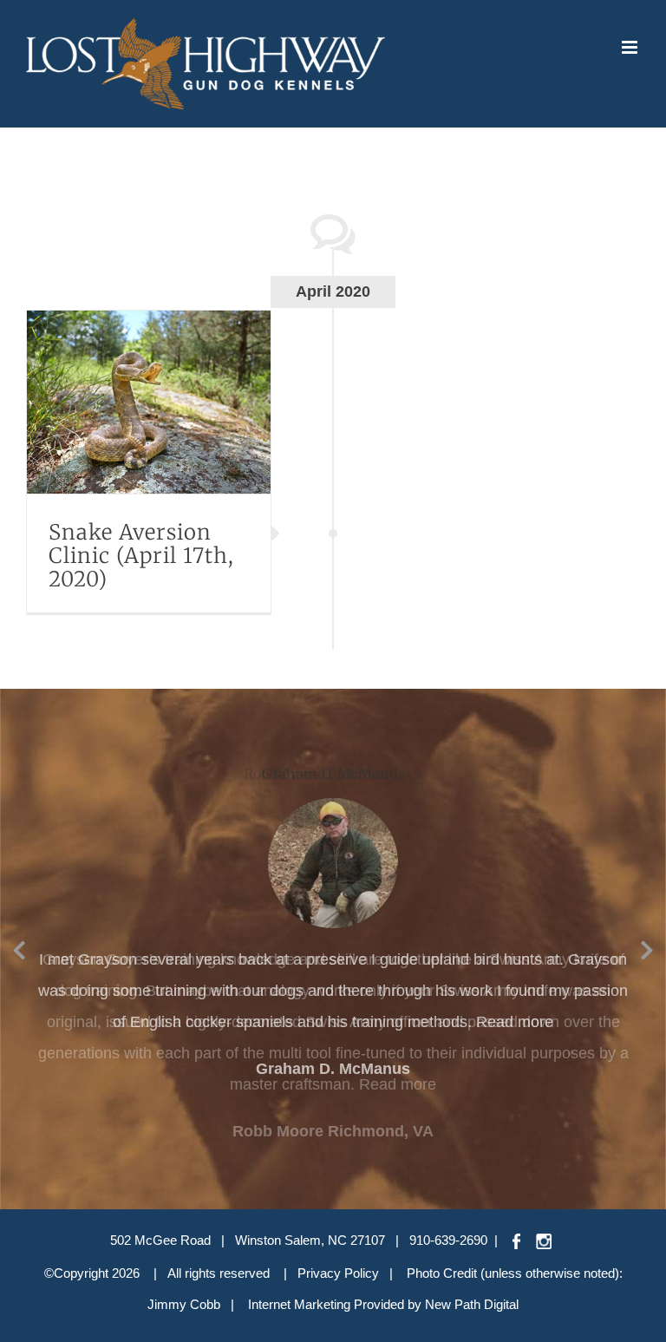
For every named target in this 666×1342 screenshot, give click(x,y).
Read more (514, 1022)
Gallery (170, 401)
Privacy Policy (338, 1273)
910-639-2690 (448, 1240)
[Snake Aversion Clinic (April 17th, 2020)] (149, 402)
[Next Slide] (647, 947)
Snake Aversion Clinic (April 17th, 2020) (126, 401)
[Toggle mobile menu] (631, 47)
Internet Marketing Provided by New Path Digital (383, 1304)
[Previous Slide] (19, 947)
